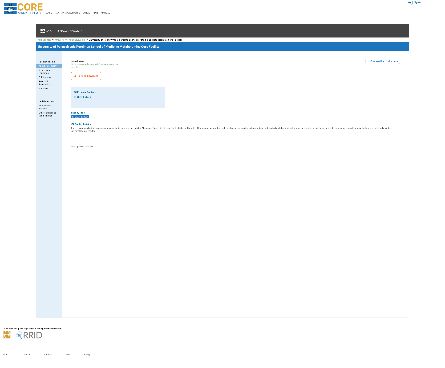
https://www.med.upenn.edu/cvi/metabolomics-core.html (94, 66)
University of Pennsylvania (70, 39)
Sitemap (48, 354)
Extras (86, 12)
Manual (105, 12)
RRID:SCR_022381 (80, 116)
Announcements (71, 12)
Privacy (87, 354)
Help (68, 354)
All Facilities (44, 39)
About (27, 354)
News (95, 12)
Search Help (52, 12)
